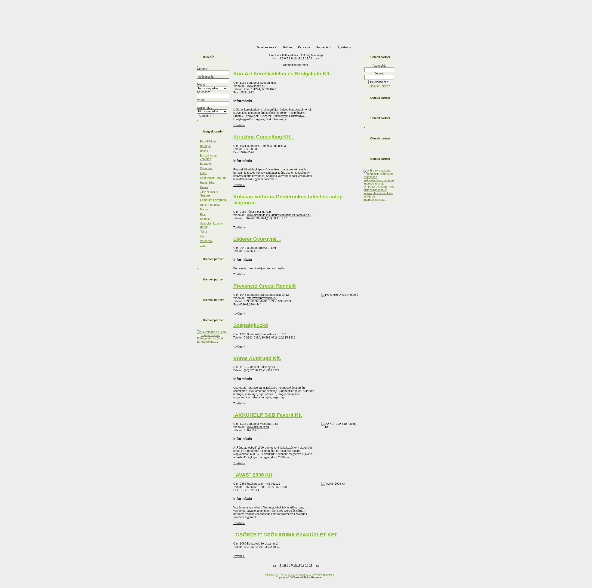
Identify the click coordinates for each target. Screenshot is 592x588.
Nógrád (205, 209)
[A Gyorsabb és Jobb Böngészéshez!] (210, 340)
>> (317, 58)
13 (306, 58)
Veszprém (206, 241)
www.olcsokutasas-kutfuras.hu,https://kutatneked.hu (279, 215)
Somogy (205, 219)
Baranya (205, 146)
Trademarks (304, 574)
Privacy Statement (323, 574)
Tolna (203, 231)
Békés (204, 151)
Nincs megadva (210, 204)
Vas (202, 236)
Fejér (203, 173)
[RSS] (197, 576)
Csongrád (206, 168)
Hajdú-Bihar (207, 182)
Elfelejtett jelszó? (379, 86)
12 (302, 58)
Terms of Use (287, 574)
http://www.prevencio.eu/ (262, 298)
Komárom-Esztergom (213, 200)
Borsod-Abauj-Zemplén (209, 157)
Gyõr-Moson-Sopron (213, 177)
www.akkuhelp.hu (258, 427)
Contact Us (271, 574)
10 (295, 58)
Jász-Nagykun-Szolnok (209, 193)
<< (274, 58)
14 (310, 58)
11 (298, 58)
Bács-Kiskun (208, 141)
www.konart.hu (256, 86)
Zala (203, 245)
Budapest (206, 163)
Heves (204, 187)
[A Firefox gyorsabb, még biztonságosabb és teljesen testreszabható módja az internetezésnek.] (379, 193)
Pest (203, 214)
